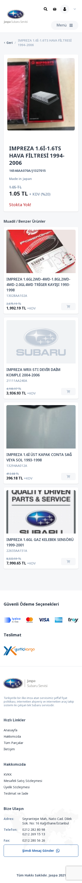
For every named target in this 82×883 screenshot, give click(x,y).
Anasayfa (10, 730)
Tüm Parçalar (13, 743)
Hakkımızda (12, 736)
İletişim (9, 749)
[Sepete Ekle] (68, 306)
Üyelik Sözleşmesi (17, 787)
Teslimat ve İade (16, 793)
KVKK (8, 774)
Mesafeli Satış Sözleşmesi (23, 781)
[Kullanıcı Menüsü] (69, 9)
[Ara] (45, 9)
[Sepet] (54, 9)
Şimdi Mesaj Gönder (38, 850)
